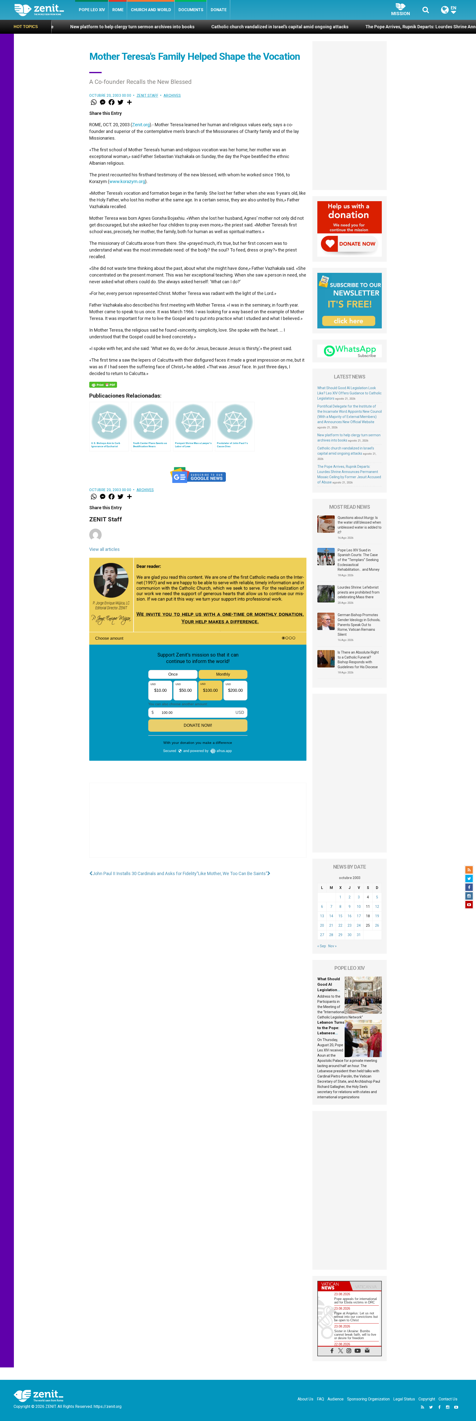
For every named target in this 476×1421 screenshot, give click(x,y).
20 (322, 925)
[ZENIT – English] (44, 10)
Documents (190, 9)
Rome (117, 9)
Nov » (332, 946)
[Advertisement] (198, 825)
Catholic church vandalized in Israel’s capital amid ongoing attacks (203, 26)
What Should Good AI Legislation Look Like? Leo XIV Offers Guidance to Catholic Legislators (349, 393)
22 (340, 925)
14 (331, 916)
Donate (219, 9)
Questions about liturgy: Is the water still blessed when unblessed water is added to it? (360, 525)
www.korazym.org (127, 181)
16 (350, 916)
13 (322, 916)
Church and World (151, 9)
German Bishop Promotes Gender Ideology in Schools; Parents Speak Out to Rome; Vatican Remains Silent (359, 624)
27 (322, 935)
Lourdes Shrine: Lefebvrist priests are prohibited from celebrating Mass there (359, 592)
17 (359, 916)
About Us (305, 1399)
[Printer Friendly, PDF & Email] (103, 385)
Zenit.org (141, 124)
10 (359, 907)
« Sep (321, 946)
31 (359, 935)
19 (377, 916)
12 (377, 907)
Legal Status (404, 1399)
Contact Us (448, 1399)
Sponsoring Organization (368, 1399)
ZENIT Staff (147, 95)
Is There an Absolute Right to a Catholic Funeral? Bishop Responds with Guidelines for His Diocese (358, 659)
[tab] (334, 1286)
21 (331, 925)
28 (331, 935)
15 (340, 916)
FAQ (320, 1399)
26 (377, 925)
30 (350, 935)
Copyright (426, 1399)
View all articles (104, 549)
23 (350, 925)
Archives (172, 95)
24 (359, 925)
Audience (335, 1399)
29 (340, 935)
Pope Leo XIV (92, 9)
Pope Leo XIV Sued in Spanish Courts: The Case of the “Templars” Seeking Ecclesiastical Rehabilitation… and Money (359, 559)
